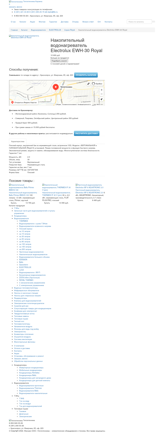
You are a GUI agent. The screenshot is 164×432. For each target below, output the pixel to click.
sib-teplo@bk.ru (51, 12)
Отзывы (75, 21)
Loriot (21, 269)
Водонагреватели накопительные (33, 393)
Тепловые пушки (21, 318)
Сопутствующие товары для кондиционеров (32, 308)
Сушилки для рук (21, 305)
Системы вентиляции (23, 339)
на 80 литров (24, 241)
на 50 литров (24, 239)
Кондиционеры (20, 215)
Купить (14, 202)
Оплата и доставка (22, 348)
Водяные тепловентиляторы (26, 287)
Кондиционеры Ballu (27, 375)
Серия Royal (69, 30)
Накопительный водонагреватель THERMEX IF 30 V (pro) (56, 193)
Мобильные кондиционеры (30, 370)
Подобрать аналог (59, 60)
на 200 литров (25, 249)
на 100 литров (25, 244)
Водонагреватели (38, 30)
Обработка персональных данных (28, 361)
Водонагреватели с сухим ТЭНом (33, 223)
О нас (13, 21)
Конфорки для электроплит (25, 311)
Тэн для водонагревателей (30, 406)
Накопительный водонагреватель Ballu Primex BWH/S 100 (23, 193)
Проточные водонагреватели (31, 251)
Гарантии (53, 21)
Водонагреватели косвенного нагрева (35, 226)
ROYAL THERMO (26, 280)
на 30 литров (24, 236)
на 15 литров (24, 233)
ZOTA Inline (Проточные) (29, 277)
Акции (32, 21)
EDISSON (23, 259)
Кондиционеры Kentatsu (29, 372)
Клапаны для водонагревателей (27, 300)
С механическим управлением (32, 282)
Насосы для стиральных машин (27, 295)
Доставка (64, 21)
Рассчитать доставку (86, 133)
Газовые (22, 411)
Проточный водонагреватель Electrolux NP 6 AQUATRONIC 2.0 (90, 191)
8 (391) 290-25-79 (36, 12)
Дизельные (23, 413)
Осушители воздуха (22, 336)
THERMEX (23, 221)
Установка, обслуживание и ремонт (29, 356)
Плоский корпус (25, 228)
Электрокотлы (20, 331)
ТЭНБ (21, 398)
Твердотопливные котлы (24, 313)
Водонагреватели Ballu (28, 390)
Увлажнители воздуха (23, 326)
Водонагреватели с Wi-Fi (29, 272)
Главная (14, 30)
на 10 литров (24, 231)
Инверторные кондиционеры (31, 367)
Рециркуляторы (20, 298)
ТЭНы (16, 208)
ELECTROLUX (55, 30)
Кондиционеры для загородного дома (35, 377)
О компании (19, 345)
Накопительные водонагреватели (33, 254)
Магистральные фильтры (24, 341)
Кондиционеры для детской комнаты (34, 380)
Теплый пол (19, 321)
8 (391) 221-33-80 (21, 12)
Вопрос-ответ (88, 21)
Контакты (108, 21)
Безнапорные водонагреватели (32, 275)
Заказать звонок (20, 358)
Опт (99, 21)
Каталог (23, 21)
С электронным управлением (31, 285)
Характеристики (17, 141)
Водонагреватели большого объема (34, 257)
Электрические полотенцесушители (29, 303)
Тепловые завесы (21, 316)
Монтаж (42, 21)
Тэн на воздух (25, 403)
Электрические (25, 416)
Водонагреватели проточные (31, 385)
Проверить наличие (86, 75)
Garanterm (23, 264)
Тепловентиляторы (22, 323)
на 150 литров (25, 246)
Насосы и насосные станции (26, 293)
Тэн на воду (24, 401)
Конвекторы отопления (23, 334)
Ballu (21, 262)
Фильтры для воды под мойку (26, 329)
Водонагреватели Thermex (30, 388)
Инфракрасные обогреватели (26, 290)
